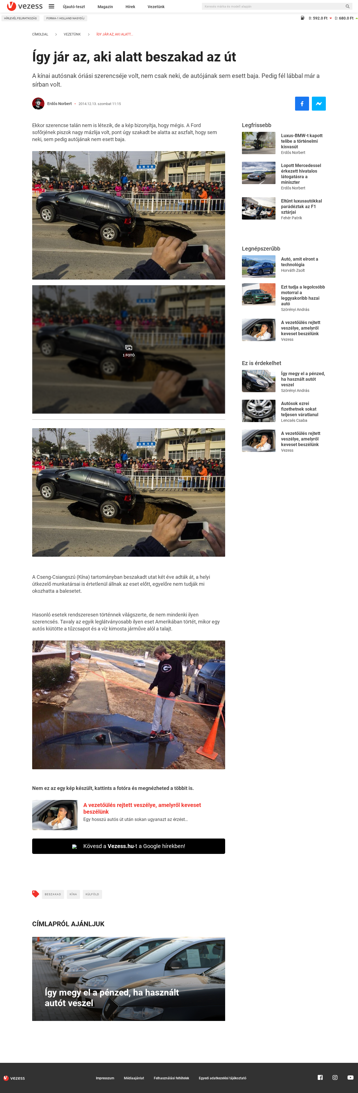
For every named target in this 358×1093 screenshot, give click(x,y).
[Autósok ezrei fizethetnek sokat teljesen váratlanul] (258, 410)
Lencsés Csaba (294, 420)
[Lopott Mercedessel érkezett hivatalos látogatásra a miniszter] (258, 172)
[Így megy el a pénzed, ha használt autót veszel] (258, 381)
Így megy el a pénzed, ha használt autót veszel (303, 379)
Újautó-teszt (74, 6)
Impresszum (105, 1078)
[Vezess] (25, 6)
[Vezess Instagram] (335, 1065)
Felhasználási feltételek (171, 1078)
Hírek (130, 6)
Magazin (105, 6)
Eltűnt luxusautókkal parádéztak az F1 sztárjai (301, 206)
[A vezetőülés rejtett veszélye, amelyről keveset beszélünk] (258, 329)
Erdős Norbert (59, 103)
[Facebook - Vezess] (302, 104)
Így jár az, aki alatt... (114, 34)
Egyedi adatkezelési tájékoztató (222, 1078)
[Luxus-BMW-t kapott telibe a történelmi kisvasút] (258, 143)
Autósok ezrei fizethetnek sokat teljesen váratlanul (299, 409)
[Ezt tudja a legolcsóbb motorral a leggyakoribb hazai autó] (258, 294)
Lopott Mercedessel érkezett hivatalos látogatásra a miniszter (301, 174)
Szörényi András (295, 309)
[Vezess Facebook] (320, 1065)
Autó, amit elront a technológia (299, 261)
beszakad (53, 894)
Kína (73, 894)
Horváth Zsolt (293, 270)
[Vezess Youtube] (349, 1065)
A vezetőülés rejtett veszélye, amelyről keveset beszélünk (300, 328)
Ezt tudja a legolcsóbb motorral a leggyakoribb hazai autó (303, 295)
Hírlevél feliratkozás (20, 18)
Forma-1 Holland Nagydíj (65, 18)
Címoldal (40, 34)
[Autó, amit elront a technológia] (258, 266)
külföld (92, 894)
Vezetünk (156, 6)
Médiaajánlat (134, 1078)
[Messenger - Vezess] (319, 104)
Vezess (287, 339)
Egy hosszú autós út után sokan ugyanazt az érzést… (135, 819)
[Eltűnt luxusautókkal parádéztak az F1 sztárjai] (258, 208)
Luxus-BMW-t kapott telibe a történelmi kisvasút (301, 141)
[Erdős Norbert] (38, 103)
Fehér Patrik (291, 218)
